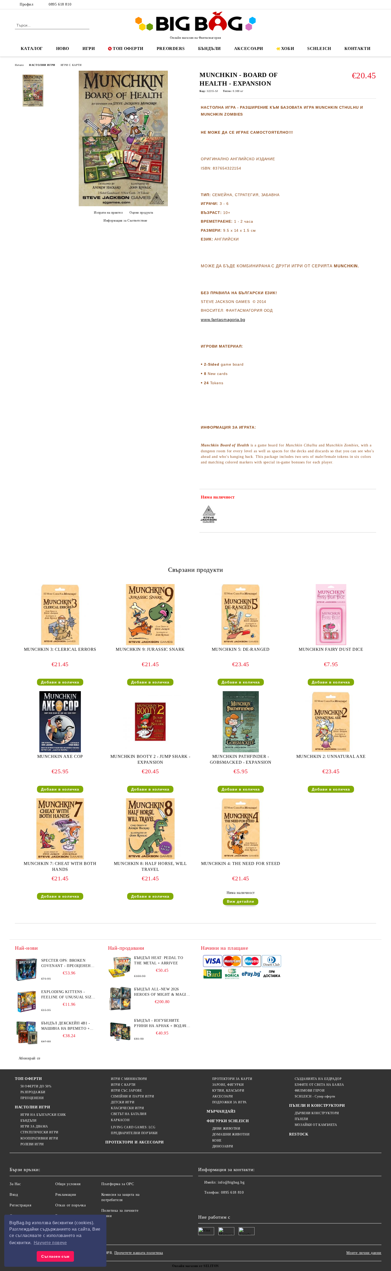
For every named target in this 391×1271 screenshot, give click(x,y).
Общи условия (68, 1184)
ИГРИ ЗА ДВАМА (34, 1126)
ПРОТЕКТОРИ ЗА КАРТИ (232, 1079)
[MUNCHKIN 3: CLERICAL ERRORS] (60, 614)
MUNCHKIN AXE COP (60, 756)
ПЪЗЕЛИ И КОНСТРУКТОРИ (317, 1106)
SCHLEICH (319, 48)
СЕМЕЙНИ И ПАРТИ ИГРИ (132, 1096)
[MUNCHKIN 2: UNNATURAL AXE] (330, 721)
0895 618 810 (60, 4)
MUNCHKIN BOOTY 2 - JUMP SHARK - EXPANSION (150, 759)
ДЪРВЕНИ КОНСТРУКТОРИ (317, 1113)
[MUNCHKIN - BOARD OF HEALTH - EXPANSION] (123, 205)
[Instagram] (365, 4)
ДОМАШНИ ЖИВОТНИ (230, 1134)
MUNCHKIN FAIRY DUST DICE (331, 649)
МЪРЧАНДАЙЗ (221, 1111)
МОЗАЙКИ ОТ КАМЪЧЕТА (316, 1125)
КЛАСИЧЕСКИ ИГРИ (127, 1108)
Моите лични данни (363, 1253)
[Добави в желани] (372, 498)
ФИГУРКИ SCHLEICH (228, 1121)
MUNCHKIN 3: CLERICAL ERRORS (60, 649)
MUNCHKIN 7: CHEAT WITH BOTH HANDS (60, 866)
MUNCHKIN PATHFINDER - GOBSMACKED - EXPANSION (241, 759)
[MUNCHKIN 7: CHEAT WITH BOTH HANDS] (60, 828)
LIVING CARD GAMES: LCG (133, 1127)
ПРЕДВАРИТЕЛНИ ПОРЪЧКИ (134, 1133)
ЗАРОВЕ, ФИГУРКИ (228, 1085)
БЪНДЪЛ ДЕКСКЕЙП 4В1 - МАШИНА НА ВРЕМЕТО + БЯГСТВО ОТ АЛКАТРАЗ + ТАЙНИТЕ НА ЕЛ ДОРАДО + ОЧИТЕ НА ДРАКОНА (67, 1026)
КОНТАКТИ (357, 48)
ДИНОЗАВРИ (222, 1146)
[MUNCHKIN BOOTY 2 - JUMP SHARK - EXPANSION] (150, 721)
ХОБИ (287, 48)
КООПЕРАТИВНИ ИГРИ (39, 1138)
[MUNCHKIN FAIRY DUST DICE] (331, 614)
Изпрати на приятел (108, 212)
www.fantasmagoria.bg (223, 319)
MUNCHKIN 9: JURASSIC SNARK (150, 649)
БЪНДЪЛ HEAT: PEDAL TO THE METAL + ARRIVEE (158, 960)
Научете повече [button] (50, 1242)
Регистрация (20, 1205)
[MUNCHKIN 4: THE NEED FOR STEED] (240, 828)
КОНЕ (217, 1140)
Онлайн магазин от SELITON (195, 1266)
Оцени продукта (141, 212)
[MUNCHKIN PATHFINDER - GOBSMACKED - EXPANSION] (241, 721)
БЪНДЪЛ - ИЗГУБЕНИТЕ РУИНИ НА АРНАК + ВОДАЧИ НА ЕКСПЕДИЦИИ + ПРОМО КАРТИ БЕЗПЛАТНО (161, 1024)
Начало (19, 65)
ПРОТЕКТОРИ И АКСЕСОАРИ (134, 1142)
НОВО (62, 48)
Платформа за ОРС (117, 1184)
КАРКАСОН (120, 1120)
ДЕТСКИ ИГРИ (122, 1102)
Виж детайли (240, 901)
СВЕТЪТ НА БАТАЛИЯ (128, 1114)
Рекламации (65, 1195)
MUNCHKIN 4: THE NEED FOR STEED (240, 863)
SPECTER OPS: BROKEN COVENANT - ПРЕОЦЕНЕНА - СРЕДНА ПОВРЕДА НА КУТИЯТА (68, 963)
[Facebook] (349, 4)
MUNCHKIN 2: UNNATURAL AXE (331, 756)
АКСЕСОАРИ (248, 48)
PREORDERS (171, 48)
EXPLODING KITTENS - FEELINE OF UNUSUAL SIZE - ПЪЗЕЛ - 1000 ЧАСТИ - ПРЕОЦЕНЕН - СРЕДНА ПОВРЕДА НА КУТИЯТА (69, 995)
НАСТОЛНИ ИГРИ (42, 65)
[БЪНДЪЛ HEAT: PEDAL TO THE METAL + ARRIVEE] (120, 967)
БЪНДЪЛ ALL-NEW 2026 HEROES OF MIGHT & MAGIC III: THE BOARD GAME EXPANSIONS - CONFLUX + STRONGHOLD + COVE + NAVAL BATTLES (161, 992)
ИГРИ (88, 48)
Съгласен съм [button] (55, 1256)
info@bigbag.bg (231, 1182)
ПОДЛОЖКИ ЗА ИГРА (229, 1102)
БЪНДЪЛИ (209, 48)
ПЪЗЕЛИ (301, 1119)
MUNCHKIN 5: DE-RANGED (241, 649)
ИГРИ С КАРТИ (71, 65)
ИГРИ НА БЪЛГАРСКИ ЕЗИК (43, 1115)
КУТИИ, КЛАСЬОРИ (228, 1090)
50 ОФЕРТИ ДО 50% (36, 1086)
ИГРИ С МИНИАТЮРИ (129, 1079)
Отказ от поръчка (70, 1205)
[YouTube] (373, 4)
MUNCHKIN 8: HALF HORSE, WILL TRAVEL (150, 866)
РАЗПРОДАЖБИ (32, 1092)
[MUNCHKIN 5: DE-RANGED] (240, 614)
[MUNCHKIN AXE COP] (60, 721)
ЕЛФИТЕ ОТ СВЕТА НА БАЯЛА (319, 1085)
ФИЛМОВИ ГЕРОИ (310, 1090)
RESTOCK (298, 1134)
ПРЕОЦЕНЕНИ (32, 1098)
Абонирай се (29, 1058)
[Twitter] (357, 4)
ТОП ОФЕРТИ (128, 48)
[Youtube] (237, 1203)
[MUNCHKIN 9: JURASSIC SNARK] (150, 614)
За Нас (15, 1184)
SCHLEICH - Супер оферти (315, 1096)
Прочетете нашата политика (138, 1253)
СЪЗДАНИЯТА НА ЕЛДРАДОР (318, 1079)
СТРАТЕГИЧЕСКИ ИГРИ (39, 1132)
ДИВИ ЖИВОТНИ (226, 1128)
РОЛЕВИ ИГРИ (32, 1144)
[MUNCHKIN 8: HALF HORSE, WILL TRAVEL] (150, 828)
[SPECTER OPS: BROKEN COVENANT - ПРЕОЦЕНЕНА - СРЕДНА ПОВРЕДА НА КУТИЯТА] (27, 970)
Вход (14, 1195)
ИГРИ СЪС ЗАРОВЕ (126, 1090)
